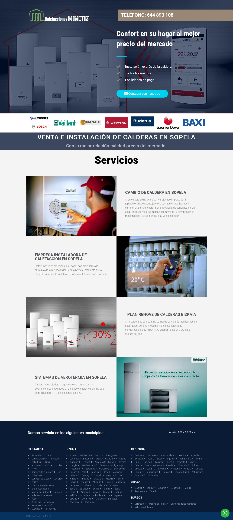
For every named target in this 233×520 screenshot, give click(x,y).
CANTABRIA (35, 449)
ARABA (135, 481)
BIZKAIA (71, 449)
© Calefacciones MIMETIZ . (39, 516)
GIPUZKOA (138, 449)
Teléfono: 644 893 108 (147, 15)
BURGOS (136, 497)
